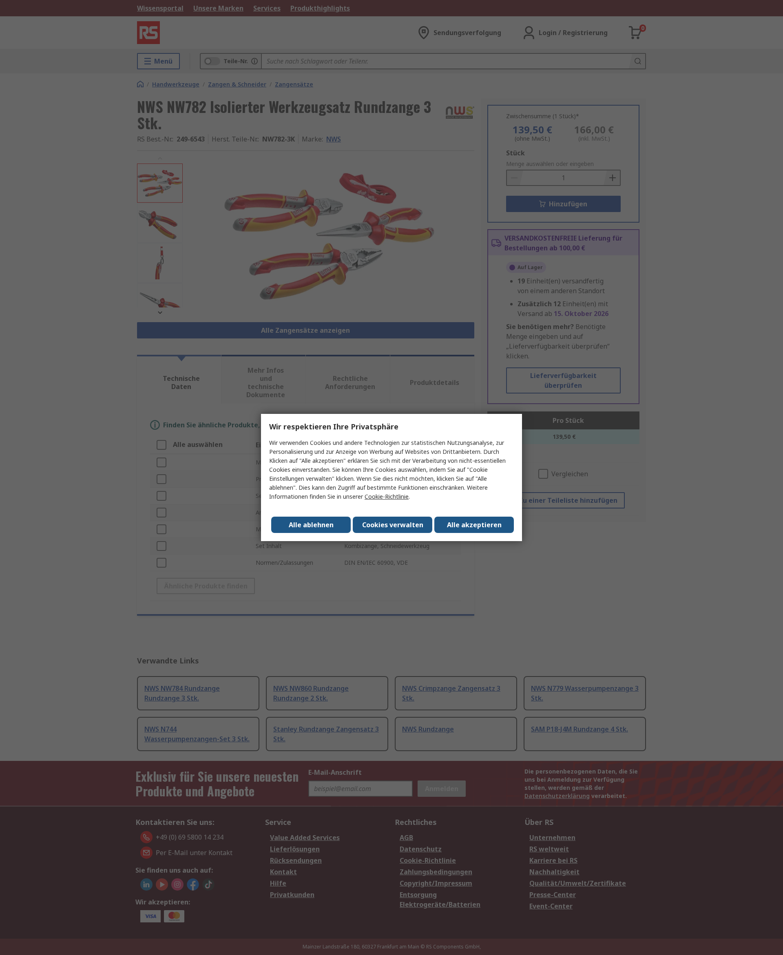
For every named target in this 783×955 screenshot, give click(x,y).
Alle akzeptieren (474, 524)
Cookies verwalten (392, 524)
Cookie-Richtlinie (387, 496)
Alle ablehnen (311, 524)
